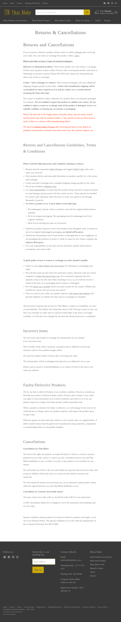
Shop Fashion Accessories (15, 20)
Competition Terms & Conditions (13, 609)
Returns (45, 3)
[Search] (87, 12)
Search (107, 20)
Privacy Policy (102, 607)
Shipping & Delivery (32, 3)
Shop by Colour (83, 20)
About (12, 3)
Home (5, 3)
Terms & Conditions (89, 607)
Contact (19, 3)
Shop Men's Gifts (62, 20)
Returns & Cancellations (72, 607)
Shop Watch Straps (41, 20)
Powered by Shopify (9, 614)
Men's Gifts (30, 609)
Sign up (38, 569)
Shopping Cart (41, 607)
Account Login (29, 607)
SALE (98, 20)
